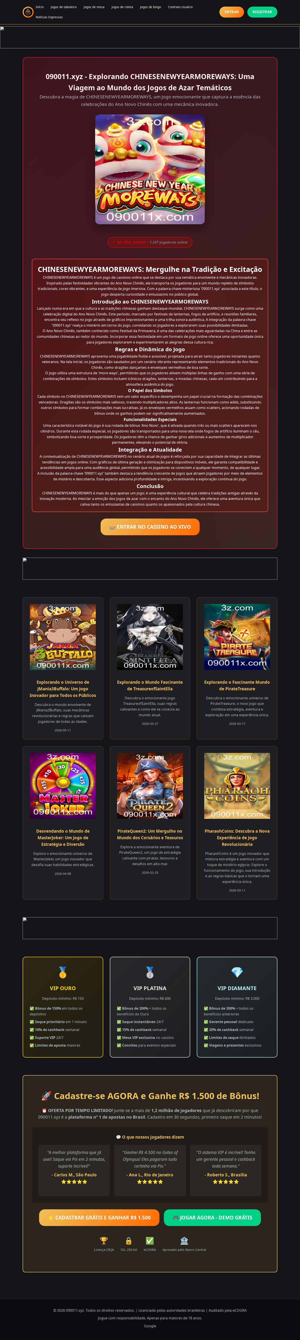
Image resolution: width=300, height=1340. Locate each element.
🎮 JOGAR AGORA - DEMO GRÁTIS (212, 1217)
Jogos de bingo (150, 7)
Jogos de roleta (122, 7)
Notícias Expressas (49, 17)
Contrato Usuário (180, 7)
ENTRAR (232, 11)
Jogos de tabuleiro (64, 7)
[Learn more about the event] (150, 37)
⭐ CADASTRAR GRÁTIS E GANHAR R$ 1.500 (99, 1217)
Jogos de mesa (94, 7)
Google (150, 1326)
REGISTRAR (262, 11)
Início (40, 7)
